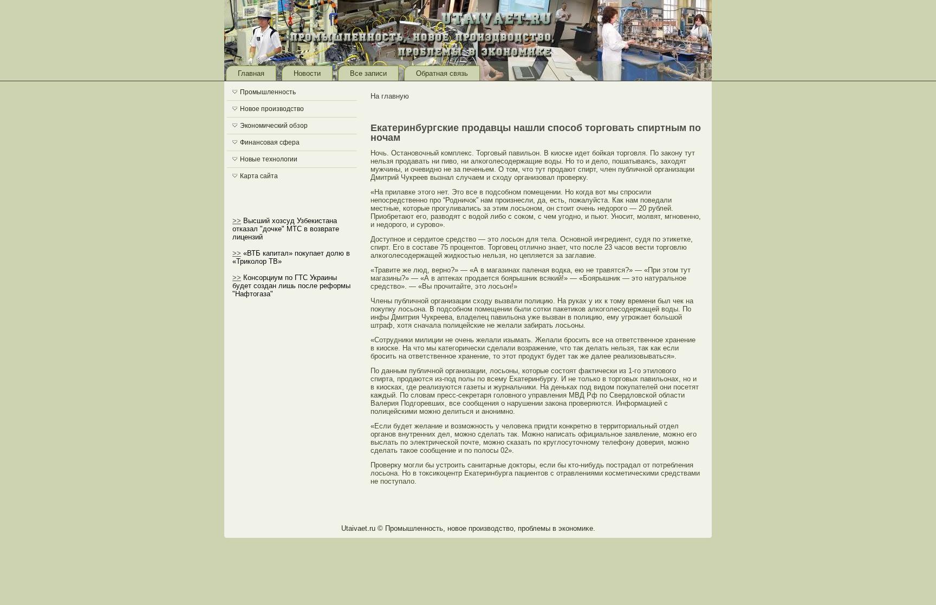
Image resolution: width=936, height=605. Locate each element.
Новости (307, 73)
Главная (251, 73)
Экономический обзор (274, 125)
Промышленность (268, 92)
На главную (389, 96)
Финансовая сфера (270, 142)
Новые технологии (268, 159)
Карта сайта (259, 176)
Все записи (368, 73)
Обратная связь (442, 73)
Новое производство (272, 109)
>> (236, 221)
